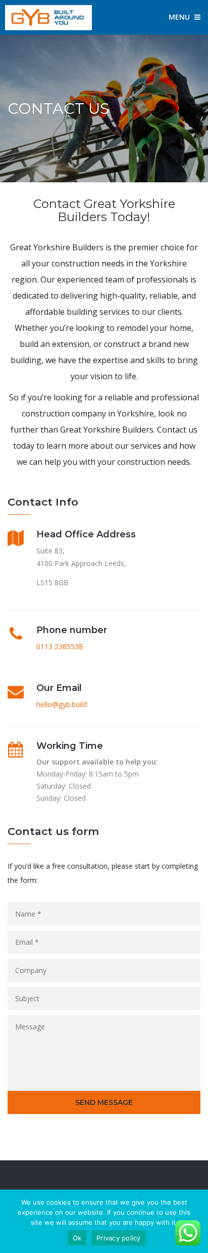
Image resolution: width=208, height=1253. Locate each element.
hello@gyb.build (61, 704)
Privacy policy (118, 1238)
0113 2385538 (59, 646)
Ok (77, 1238)
